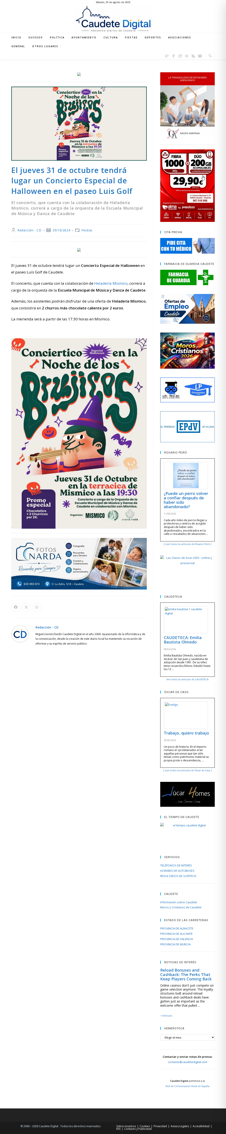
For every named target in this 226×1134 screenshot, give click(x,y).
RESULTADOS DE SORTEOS (178, 876)
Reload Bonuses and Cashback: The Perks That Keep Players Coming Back (186, 974)
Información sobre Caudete (178, 902)
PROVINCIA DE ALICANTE (176, 934)
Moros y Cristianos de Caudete (181, 907)
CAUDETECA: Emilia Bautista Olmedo (183, 640)
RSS (118, 1129)
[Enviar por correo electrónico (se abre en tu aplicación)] (200, 55)
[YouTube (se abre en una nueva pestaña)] (186, 55)
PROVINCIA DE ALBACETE (176, 928)
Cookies (145, 1126)
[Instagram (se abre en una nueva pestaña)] (180, 55)
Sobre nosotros (126, 1126)
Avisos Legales (180, 1126)
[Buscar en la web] (210, 55)
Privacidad (160, 1126)
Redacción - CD (29, 230)
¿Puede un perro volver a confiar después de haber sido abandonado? (186, 500)
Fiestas (86, 230)
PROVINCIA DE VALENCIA (176, 939)
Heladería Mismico (111, 283)
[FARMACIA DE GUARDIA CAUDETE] (187, 277)
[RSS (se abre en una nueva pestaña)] (193, 55)
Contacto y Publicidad (138, 1129)
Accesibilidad (201, 1126)
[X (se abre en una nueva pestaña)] (167, 55)
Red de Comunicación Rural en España (187, 1086)
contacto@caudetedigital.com (187, 1062)
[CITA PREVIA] (187, 245)
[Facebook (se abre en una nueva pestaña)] (173, 55)
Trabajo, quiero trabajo (186, 733)
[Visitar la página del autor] (20, 633)
